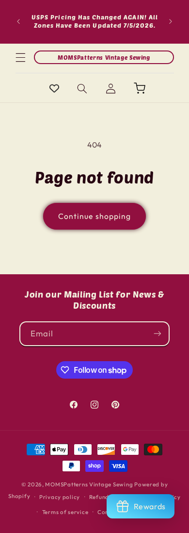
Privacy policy (59, 496)
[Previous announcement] (18, 21)
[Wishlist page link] (54, 88)
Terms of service (65, 512)
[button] (20, 57)
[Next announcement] (170, 21)
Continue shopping (94, 216)
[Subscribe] (157, 333)
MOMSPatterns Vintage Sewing (89, 484)
